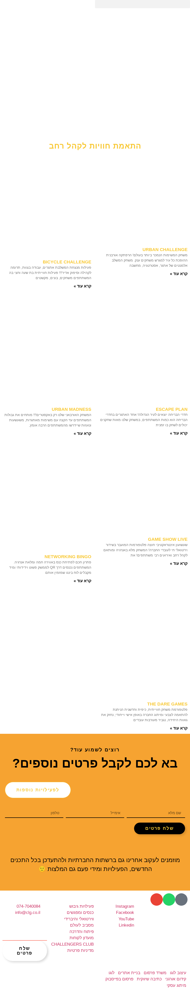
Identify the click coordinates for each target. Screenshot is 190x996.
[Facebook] (74, 847)
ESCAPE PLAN (172, 409)
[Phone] (181, 899)
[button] (142, 4)
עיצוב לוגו (178, 972)
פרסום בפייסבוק (119, 979)
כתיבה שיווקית (149, 979)
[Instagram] (88, 847)
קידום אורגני (175, 979)
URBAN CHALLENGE (165, 249)
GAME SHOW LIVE (168, 539)
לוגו (112, 972)
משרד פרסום (155, 972)
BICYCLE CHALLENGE (67, 261)
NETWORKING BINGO (68, 556)
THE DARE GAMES (167, 704)
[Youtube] (102, 847)
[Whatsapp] (169, 899)
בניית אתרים (129, 972)
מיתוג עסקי (176, 985)
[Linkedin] (116, 847)
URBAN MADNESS (71, 409)
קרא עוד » (179, 274)
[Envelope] (156, 899)
